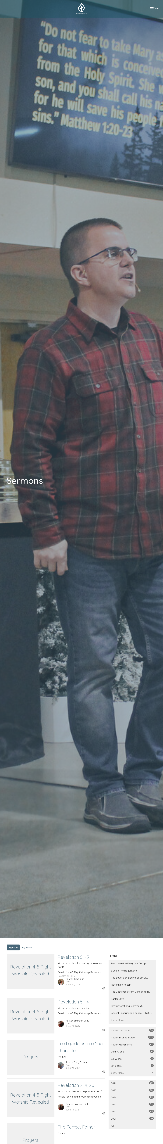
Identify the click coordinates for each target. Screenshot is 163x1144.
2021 (132, 1118)
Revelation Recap (121, 984)
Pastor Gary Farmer (132, 1044)
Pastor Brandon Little (132, 1037)
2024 (132, 1097)
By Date (13, 947)
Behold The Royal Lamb (124, 970)
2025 (132, 1090)
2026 (132, 1083)
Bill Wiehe (132, 1058)
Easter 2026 (117, 998)
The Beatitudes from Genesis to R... (130, 991)
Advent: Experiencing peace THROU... (131, 1012)
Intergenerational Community (127, 1005)
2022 (132, 1111)
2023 (132, 1104)
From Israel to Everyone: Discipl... (129, 963)
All (112, 1125)
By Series (27, 947)
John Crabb (132, 1051)
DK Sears (132, 1065)
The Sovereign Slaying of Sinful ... (129, 977)
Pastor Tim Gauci (132, 1030)
